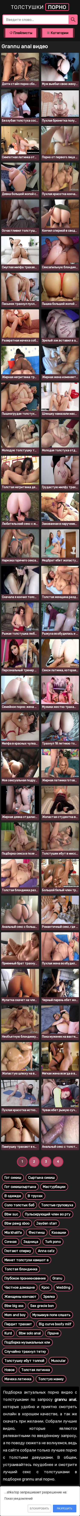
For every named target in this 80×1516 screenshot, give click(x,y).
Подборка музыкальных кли (27, 1342)
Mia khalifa (13, 1233)
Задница (30, 1242)
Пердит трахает (18, 1324)
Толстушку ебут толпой (24, 1361)
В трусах (35, 1196)
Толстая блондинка (20, 1269)
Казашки (59, 1233)
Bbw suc (11, 1214)
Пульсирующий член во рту (48, 1214)
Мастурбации (54, 1187)
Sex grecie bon (42, 1306)
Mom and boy (15, 1315)
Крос (45, 1287)
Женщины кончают (20, 1297)
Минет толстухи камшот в (26, 1260)
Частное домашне (19, 1287)
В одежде (12, 1196)
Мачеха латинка (17, 1379)
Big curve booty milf (55, 1324)
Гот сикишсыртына (20, 1187)
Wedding (63, 1287)
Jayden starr (46, 1223)
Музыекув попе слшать (51, 1315)
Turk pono (53, 1242)
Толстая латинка (35, 1370)
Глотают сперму (17, 1251)
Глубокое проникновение (25, 1278)
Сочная (10, 1242)
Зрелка (49, 1297)
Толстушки (38, 7)
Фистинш (37, 1233)
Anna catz (46, 1251)
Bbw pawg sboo (16, 1223)
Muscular (58, 1361)
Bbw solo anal (30, 1333)
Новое (9, 1370)
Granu (57, 1278)
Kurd (8, 1333)
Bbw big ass (13, 1306)
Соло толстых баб (19, 1205)
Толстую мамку (51, 1379)
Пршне (53, 1333)
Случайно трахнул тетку (25, 1352)
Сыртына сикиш (41, 1178)
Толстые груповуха (57, 1205)
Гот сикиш (12, 1178)
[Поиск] (73, 19)
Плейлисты (22, 33)
